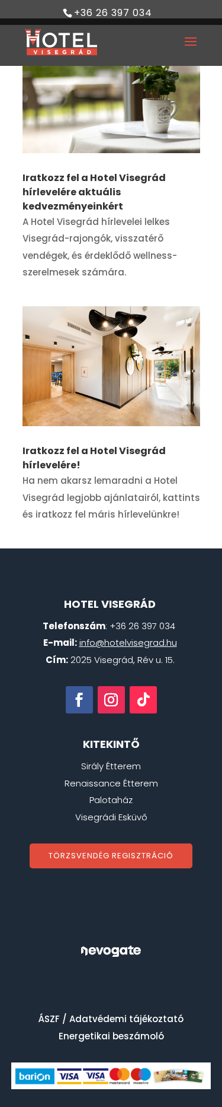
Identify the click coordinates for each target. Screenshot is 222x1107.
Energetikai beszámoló (111, 1036)
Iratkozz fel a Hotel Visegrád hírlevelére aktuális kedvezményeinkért (94, 192)
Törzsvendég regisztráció (111, 855)
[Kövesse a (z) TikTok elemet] (143, 699)
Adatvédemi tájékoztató (126, 1019)
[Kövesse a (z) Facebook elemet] (79, 699)
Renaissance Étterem (111, 783)
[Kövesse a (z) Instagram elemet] (111, 699)
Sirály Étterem (111, 766)
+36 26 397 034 (113, 13)
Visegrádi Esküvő (111, 817)
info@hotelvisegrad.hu (128, 642)
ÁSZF (49, 1019)
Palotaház (111, 800)
